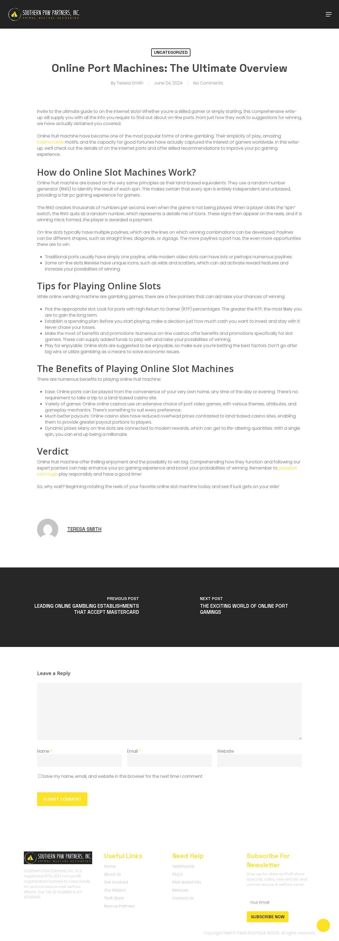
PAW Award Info (186, 882)
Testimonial (183, 866)
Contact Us (183, 898)
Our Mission (115, 890)
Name (44, 751)
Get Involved (116, 882)
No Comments (208, 83)
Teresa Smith (130, 83)
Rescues (180, 890)
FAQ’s (177, 874)
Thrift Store (114, 898)
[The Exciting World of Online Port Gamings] (254, 607)
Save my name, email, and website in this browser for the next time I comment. (122, 776)
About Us (112, 874)
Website (225, 751)
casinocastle (50, 142)
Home (109, 866)
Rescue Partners (119, 906)
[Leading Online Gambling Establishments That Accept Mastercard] (85, 607)
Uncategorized (171, 52)
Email (134, 751)
